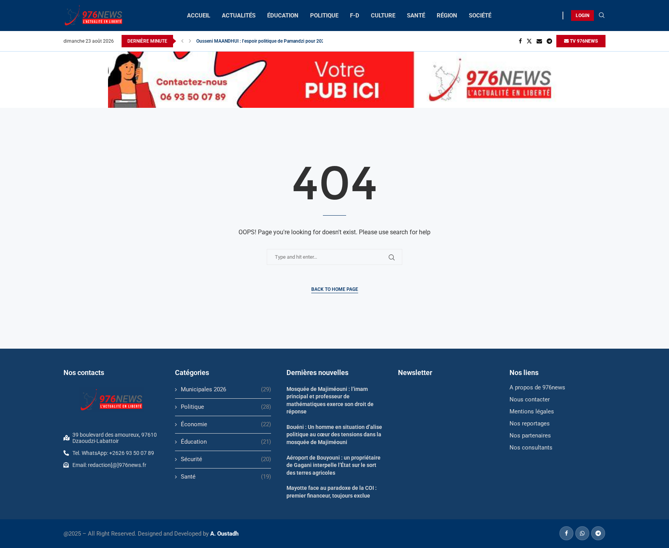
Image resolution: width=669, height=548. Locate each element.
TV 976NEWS (583, 41)
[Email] (539, 41)
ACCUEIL (198, 15)
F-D (354, 15)
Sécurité (226, 459)
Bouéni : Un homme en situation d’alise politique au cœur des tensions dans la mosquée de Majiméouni (334, 434)
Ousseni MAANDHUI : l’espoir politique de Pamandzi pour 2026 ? (263, 41)
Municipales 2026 (226, 389)
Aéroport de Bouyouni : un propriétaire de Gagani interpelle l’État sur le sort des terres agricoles (333, 465)
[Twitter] (529, 41)
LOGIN (582, 15)
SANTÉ (416, 15)
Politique (226, 406)
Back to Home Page (334, 289)
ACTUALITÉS (239, 15)
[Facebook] (520, 41)
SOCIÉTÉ (480, 15)
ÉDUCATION (282, 15)
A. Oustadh (224, 533)
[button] (182, 41)
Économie (226, 424)
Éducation (226, 441)
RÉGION (447, 15)
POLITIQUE (324, 15)
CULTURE (383, 15)
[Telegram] (549, 41)
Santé (226, 476)
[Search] (602, 15)
